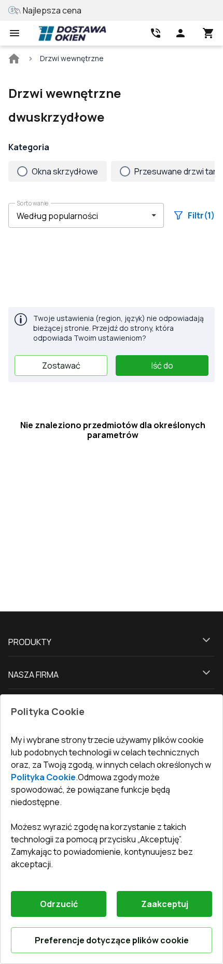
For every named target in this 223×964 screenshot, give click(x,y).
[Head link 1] (72, 33)
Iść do (162, 365)
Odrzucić (59, 904)
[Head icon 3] (208, 33)
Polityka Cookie (43, 777)
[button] (86, 215)
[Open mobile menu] (14, 33)
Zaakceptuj (164, 904)
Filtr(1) (201, 215)
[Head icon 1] (180, 33)
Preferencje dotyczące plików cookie (112, 940)
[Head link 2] (155, 33)
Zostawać (61, 365)
